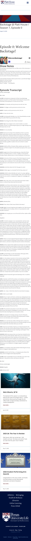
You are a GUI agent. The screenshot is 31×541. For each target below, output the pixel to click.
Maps (16, 530)
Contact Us (11, 530)
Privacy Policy (15, 536)
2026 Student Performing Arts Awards (14, 473)
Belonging (19, 495)
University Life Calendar (12, 526)
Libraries (15, 500)
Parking (20, 530)
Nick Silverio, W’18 (10, 392)
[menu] (28, 3)
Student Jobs (22, 526)
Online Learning (15, 503)
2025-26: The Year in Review (14, 433)
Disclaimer (10, 536)
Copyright (5, 536)
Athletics (11, 495)
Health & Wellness (15, 498)
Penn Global (15, 506)
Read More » (6, 405)
